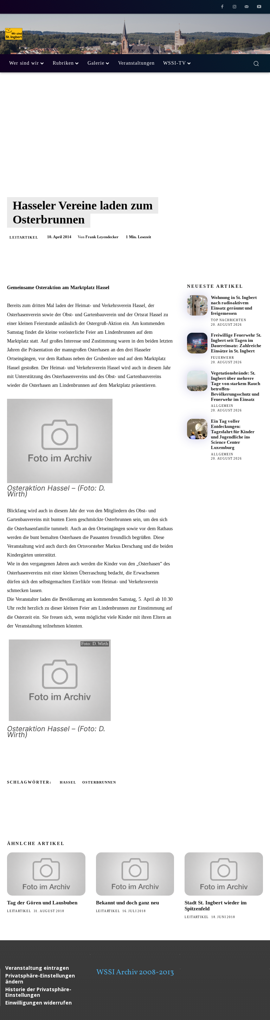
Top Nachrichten (228, 320)
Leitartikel (23, 237)
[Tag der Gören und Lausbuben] (46, 873)
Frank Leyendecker (101, 237)
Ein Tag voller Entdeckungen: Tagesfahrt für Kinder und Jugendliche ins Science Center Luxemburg (233, 434)
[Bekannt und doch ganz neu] (135, 873)
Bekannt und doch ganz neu (127, 902)
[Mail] (246, 7)
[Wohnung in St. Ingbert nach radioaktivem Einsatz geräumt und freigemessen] (197, 305)
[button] (256, 63)
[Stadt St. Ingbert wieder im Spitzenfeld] (224, 873)
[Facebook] (222, 7)
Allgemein (222, 406)
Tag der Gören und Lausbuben (42, 902)
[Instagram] (235, 7)
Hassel (68, 782)
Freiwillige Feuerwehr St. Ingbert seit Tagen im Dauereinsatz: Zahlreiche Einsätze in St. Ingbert (236, 342)
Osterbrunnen (99, 782)
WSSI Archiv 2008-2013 (135, 972)
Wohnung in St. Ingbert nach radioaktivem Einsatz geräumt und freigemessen (234, 305)
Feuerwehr (222, 357)
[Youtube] (259, 7)
